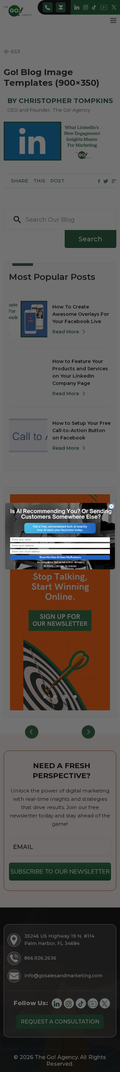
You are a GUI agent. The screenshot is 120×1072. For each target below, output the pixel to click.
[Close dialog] (111, 506)
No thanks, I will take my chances (60, 565)
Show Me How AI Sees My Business (60, 557)
